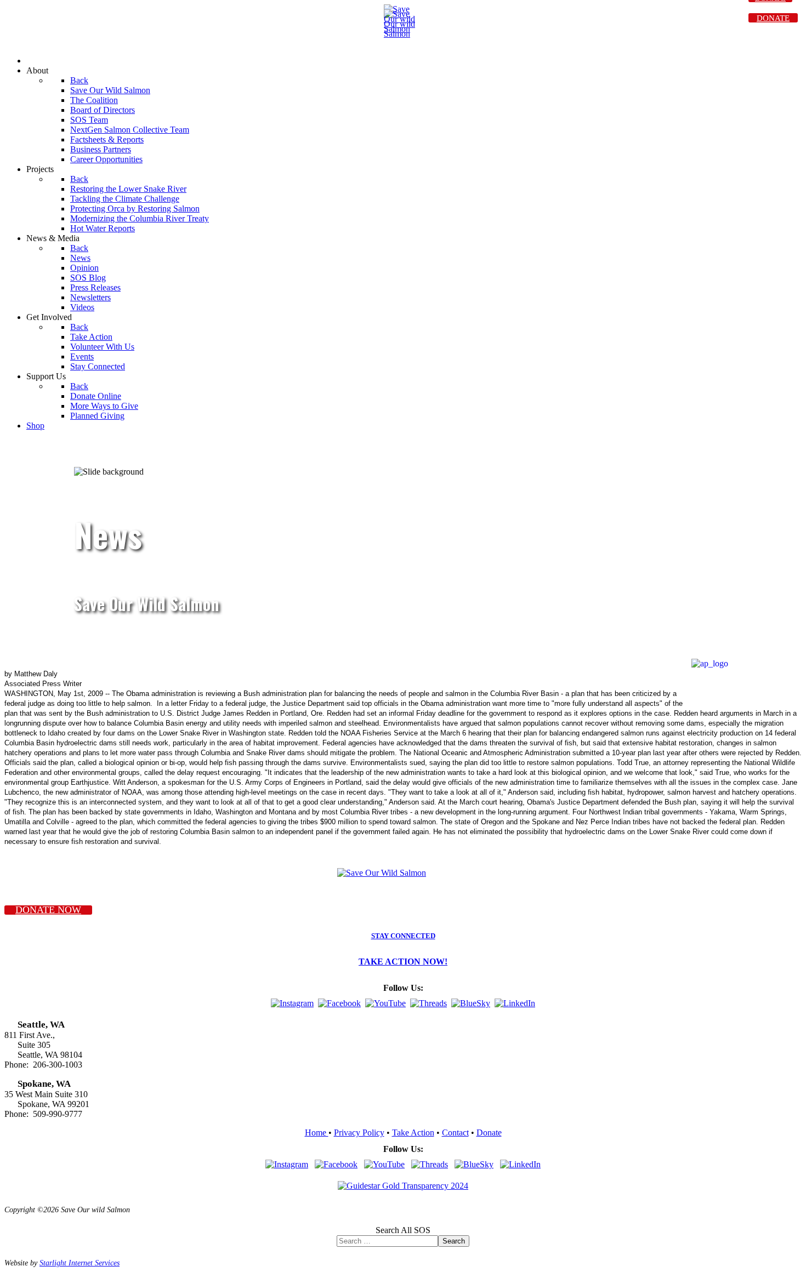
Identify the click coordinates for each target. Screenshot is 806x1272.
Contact (455, 1132)
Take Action (413, 1132)
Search (453, 1241)
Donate (489, 1132)
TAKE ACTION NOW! (403, 961)
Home (316, 1132)
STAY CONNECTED (403, 936)
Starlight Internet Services (79, 1262)
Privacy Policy (359, 1132)
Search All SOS (403, 1230)
